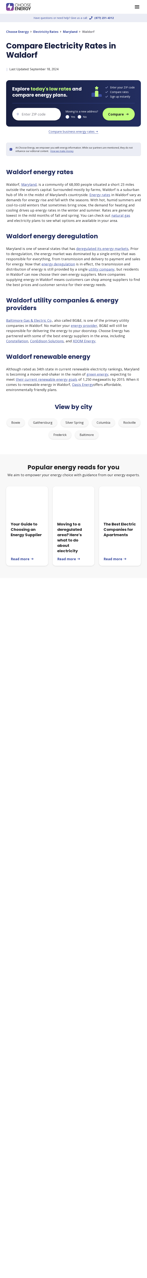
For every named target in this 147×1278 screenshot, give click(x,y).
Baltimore (87, 435)
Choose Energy (17, 32)
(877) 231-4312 (104, 18)
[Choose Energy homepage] (137, 7)
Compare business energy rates (73, 131)
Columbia (103, 422)
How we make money (62, 151)
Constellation (17, 341)
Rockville (129, 422)
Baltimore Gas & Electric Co (28, 320)
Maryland (70, 32)
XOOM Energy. (84, 341)
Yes (73, 117)
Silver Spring (74, 422)
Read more (22, 559)
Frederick (60, 435)
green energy (97, 374)
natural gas (120, 215)
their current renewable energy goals (46, 379)
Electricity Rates (45, 32)
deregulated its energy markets (102, 248)
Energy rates (99, 194)
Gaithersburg (42, 422)
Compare (118, 114)
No (85, 117)
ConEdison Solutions (47, 341)
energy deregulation (58, 264)
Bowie (15, 422)
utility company (101, 269)
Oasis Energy (82, 384)
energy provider (84, 325)
